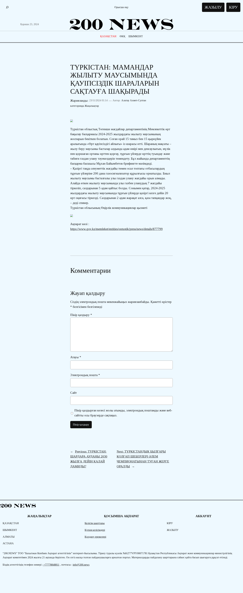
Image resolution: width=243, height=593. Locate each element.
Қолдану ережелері (95, 536)
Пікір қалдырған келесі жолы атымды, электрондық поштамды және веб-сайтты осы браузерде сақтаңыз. (123, 413)
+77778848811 (51, 564)
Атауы (75, 357)
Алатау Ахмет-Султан (133, 100)
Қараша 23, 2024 (29, 24)
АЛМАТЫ (9, 536)
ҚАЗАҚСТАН (108, 36)
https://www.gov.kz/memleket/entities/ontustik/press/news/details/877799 (116, 229)
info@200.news (81, 564)
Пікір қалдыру (81, 315)
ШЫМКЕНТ (135, 36)
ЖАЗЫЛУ (213, 7)
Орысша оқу (121, 7)
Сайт (73, 392)
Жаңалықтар (92, 105)
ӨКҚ (122, 36)
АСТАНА (8, 543)
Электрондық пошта (85, 375)
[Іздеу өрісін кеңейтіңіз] (7, 7)
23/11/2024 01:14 (98, 100)
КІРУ (233, 7)
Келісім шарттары (95, 523)
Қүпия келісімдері (95, 530)
